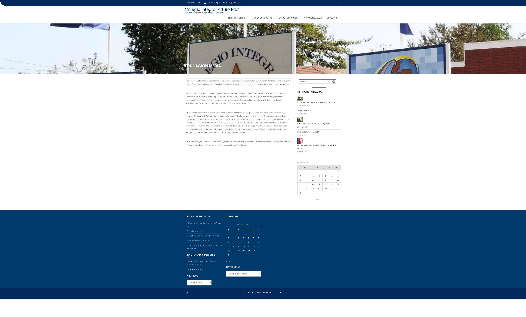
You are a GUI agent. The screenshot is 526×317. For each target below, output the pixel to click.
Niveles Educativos (262, 17)
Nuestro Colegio (236, 17)
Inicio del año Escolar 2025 (308, 132)
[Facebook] (339, 3)
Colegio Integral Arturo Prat (212, 9)
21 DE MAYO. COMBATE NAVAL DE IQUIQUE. (313, 124)
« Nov (318, 199)
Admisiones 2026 (313, 17)
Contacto (331, 17)
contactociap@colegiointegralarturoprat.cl (225, 3)
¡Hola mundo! (201, 269)
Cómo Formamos (288, 17)
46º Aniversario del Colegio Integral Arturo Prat (316, 102)
